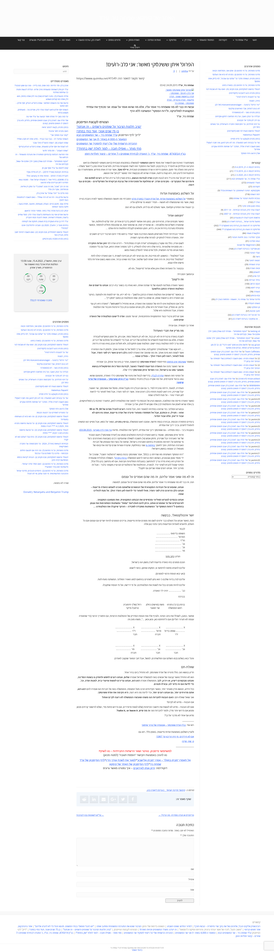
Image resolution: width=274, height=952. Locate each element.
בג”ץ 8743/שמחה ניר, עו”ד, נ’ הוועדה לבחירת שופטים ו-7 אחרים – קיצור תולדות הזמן (135, 153)
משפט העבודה (254, 303)
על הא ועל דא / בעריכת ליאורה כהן (246, 315)
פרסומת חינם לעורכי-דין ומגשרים (247, 218)
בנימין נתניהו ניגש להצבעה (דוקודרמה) (244, 93)
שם (192, 869)
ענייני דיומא (255, 288)
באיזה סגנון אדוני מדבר (251, 206)
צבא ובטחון (255, 295)
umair (257, 338)
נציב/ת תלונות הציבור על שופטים (246, 198)
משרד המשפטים (253, 183)
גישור (258, 256)
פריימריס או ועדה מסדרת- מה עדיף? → (176, 815)
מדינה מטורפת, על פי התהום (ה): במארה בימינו (241, 85)
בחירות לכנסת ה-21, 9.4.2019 (247, 167)
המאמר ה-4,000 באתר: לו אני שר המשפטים (101, 139)
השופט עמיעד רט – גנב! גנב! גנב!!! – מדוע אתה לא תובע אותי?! (42, 139)
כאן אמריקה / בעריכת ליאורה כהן (247, 249)
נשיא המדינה (254, 241)
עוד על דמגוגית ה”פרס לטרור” (248, 97)
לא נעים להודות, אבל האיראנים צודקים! (244, 108)
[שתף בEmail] (103, 799)
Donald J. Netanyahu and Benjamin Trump (46, 492)
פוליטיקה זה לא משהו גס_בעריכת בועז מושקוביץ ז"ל (239, 225)
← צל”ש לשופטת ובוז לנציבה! (90, 815)
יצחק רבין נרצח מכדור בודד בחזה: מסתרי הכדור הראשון (46, 211)
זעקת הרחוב (255, 284)
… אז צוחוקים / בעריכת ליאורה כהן (246, 319)
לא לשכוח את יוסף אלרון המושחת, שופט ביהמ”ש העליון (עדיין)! (43, 146)
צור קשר (21, 40)
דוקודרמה (223, 40)
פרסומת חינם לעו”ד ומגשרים (41, 40)
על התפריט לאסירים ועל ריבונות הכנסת (52, 412)
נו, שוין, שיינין (188, 741)
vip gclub (255, 345)
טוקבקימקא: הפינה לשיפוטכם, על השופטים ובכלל (240, 190)
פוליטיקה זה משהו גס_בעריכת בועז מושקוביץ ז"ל (241, 229)
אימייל (191, 879)
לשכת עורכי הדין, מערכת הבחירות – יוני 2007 (242, 214)
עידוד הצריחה (254, 280)
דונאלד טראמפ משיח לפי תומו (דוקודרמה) (243, 131)
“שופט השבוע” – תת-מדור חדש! (55, 150)
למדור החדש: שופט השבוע (179, 926)
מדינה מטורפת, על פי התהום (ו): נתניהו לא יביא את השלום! (236, 74)
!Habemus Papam (251, 135)
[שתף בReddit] (84, 799)
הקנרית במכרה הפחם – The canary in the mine (47, 176)
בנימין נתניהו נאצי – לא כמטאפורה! (246, 112)
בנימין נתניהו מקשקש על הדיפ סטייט (245, 139)
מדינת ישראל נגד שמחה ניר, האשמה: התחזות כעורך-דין (237, 299)
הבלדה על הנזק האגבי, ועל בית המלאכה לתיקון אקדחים (237, 116)
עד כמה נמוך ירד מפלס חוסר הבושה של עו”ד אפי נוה (47, 116)
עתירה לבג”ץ (158, 375)
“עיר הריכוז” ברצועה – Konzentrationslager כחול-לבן (237, 105)
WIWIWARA (254, 385)
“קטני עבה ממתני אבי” (59, 135)
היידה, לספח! (254, 101)
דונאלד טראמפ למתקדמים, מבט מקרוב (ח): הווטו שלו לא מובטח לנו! (233, 89)
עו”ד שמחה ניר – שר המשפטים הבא (97, 134)
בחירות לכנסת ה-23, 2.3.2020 (247, 175)
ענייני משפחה (254, 264)
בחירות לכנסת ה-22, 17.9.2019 (247, 171)
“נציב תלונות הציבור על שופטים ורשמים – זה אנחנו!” (108, 126)
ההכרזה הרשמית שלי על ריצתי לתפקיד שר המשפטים (106, 143)
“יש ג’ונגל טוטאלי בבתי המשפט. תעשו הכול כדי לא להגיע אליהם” (64, 926)
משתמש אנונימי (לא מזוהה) (249, 379)
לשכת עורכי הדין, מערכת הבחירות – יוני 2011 (242, 210)
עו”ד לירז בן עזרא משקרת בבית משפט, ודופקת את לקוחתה (45, 221)
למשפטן (256, 272)
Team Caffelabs (252, 351)
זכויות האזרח (255, 268)
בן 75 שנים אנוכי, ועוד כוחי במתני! (97, 131)
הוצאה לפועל (254, 260)
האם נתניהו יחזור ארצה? (58, 131)
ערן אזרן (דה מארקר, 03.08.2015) (95, 430)
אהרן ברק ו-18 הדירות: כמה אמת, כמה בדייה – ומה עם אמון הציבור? (41, 85)
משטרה (257, 292)
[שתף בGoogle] (113, 799)
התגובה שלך (187, 835)
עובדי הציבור (255, 253)
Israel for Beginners (246, 245)
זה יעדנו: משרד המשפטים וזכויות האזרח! (158, 929)
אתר (192, 889)
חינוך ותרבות (255, 311)
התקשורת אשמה (253, 233)
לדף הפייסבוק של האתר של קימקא (129, 764)
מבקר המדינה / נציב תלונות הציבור (246, 237)
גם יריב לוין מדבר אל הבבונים (248, 120)
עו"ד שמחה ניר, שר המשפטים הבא (246, 179)
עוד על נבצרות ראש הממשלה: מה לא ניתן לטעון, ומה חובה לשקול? (233, 142)
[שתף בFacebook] (133, 799)
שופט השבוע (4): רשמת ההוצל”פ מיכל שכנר (50, 143)
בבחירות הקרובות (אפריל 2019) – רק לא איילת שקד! (47, 172)
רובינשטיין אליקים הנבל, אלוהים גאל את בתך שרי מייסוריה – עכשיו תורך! (227, 926)
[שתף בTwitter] (123, 799)
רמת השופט (255, 194)
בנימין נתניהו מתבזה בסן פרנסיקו (55, 239)
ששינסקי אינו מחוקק (176, 362)
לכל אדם (256, 276)
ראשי (255, 40)
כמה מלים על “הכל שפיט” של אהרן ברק (52, 193)
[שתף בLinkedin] (94, 799)
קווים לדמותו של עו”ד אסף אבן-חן (55, 168)
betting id (255, 331)
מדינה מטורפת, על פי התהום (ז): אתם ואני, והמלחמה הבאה (236, 71)
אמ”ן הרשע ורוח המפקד (250, 153)
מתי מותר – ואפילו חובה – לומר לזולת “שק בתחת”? (108, 148)
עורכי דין (256, 202)
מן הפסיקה (255, 307)
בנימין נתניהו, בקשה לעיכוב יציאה (55, 127)
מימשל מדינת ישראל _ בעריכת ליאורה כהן (243, 221)
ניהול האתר (137, 950)
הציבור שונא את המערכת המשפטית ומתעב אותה (118, 926)
